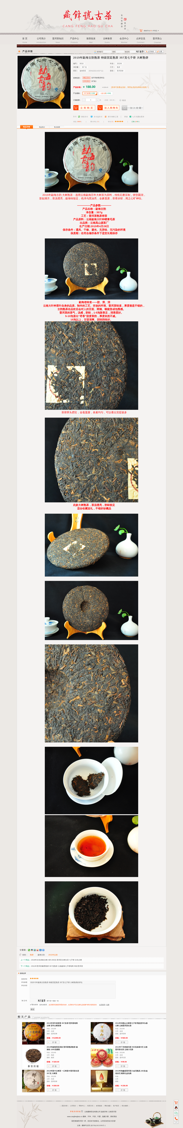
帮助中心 (82, 1106)
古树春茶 (107, 38)
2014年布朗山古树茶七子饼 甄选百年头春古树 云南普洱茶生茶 (131, 1024)
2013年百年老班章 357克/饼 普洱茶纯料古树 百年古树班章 (62, 1024)
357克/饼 (89, 93)
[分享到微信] (29, 950)
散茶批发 (91, 38)
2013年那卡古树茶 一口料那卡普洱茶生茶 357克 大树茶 (63, 1072)
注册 (107, 1005)
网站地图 (108, 1106)
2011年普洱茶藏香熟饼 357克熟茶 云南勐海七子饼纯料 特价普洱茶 (57, 966)
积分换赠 (125, 1106)
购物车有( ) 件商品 (151, 31)
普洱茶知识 (57, 38)
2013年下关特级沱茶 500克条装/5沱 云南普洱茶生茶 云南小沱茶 (131, 1048)
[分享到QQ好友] (32, 950)
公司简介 (41, 38)
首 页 (24, 38)
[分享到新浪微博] (38, 950)
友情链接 (99, 1106)
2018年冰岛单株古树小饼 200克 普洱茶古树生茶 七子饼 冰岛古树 (56, 960)
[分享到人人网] (40, 950)
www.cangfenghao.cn (74, 1116)
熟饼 (31, 955)
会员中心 (124, 38)
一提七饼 (105, 93)
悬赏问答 (65, 1106)
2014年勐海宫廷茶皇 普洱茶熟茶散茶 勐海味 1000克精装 (62, 1048)
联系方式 (90, 1106)
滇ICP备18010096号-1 (98, 1125)
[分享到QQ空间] (35, 950)
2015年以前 (53, 955)
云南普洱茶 (112, 1112)
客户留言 (116, 1106)
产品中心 (74, 38)
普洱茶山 (157, 38)
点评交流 (140, 38)
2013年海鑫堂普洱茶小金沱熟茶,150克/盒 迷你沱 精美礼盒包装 (131, 1072)
